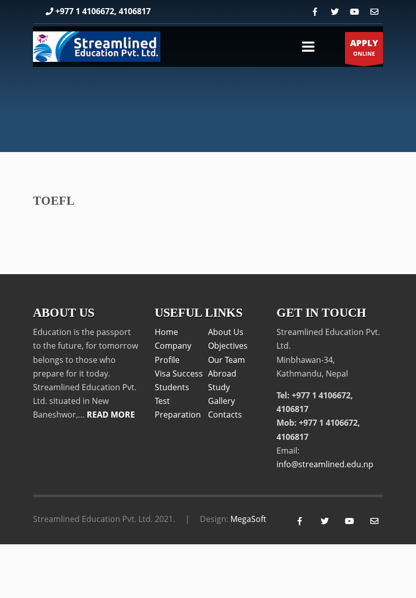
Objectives (228, 345)
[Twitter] (334, 12)
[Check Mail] (374, 12)
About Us (226, 332)
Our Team (226, 359)
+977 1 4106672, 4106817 (103, 11)
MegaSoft (248, 519)
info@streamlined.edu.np (324, 464)
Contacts (225, 414)
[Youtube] (354, 12)
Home (166, 332)
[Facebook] (315, 12)
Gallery (221, 400)
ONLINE (364, 47)
